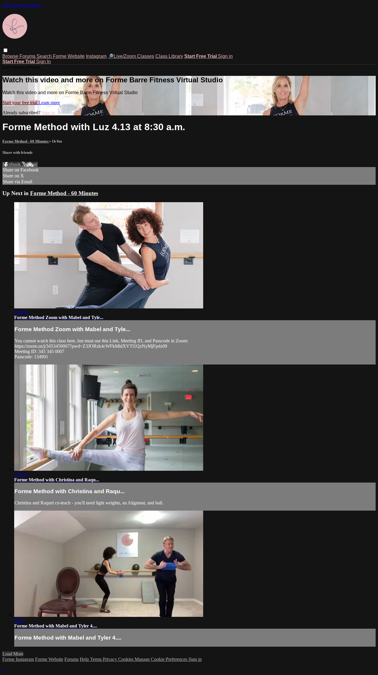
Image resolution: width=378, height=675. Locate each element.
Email (32, 164)
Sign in (225, 56)
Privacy (110, 659)
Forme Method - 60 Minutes (25, 141)
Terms (96, 659)
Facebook (12, 164)
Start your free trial (20, 102)
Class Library (169, 56)
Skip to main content (21, 4)
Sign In (43, 61)
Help (85, 659)
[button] (5, 50)
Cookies (126, 659)
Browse (10, 56)
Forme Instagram (18, 659)
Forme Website (69, 56)
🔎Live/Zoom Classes (131, 56)
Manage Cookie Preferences (161, 659)
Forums (28, 56)
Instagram (96, 56)
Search (45, 56)
